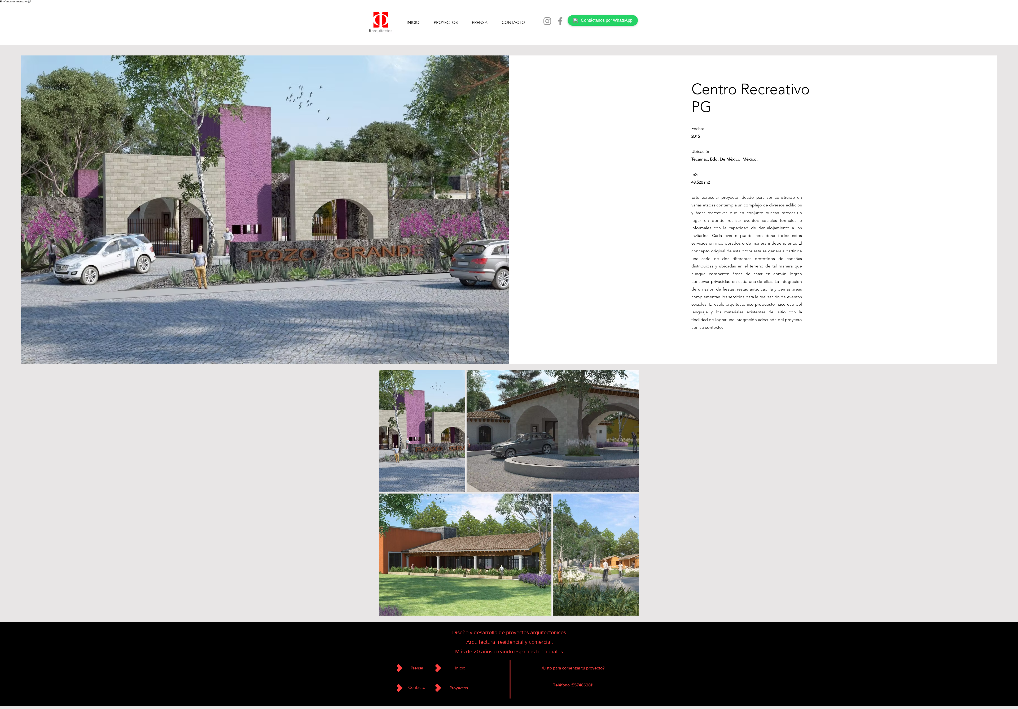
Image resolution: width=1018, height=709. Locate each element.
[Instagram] (547, 21)
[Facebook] (560, 21)
